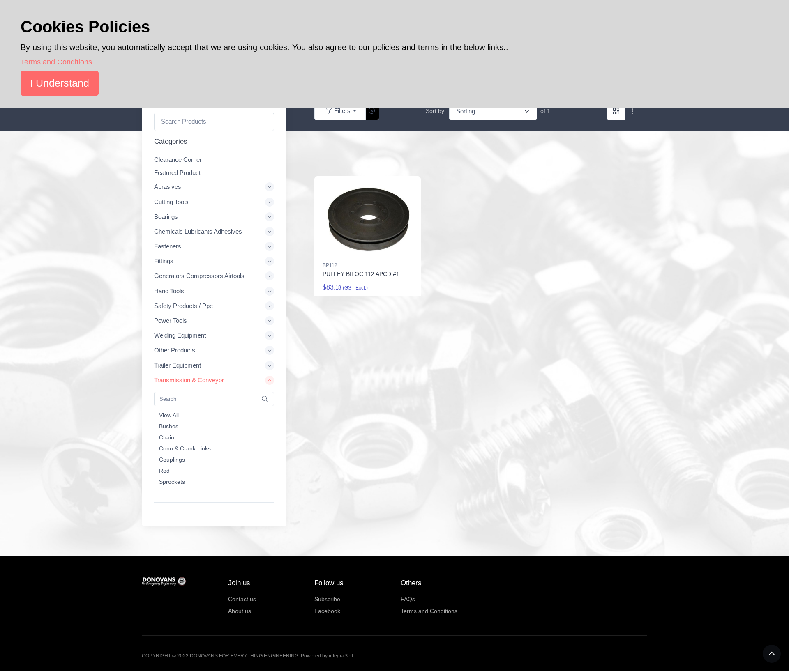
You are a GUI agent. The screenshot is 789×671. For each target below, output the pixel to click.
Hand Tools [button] (169, 290)
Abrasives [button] (167, 187)
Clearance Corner (178, 159)
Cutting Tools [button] (171, 201)
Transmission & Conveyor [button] (189, 380)
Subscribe (327, 599)
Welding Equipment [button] (180, 335)
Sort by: (436, 111)
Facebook (327, 611)
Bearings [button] (166, 216)
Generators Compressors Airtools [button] (199, 276)
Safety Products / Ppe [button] (183, 305)
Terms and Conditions (429, 611)
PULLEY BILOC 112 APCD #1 (361, 274)
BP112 (330, 265)
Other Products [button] (174, 350)
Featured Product (177, 172)
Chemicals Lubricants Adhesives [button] (198, 231)
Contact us (242, 599)
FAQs (408, 599)
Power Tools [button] (170, 320)
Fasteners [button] (167, 246)
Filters (342, 110)
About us (239, 611)
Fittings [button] (163, 261)
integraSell (341, 656)
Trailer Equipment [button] (177, 365)
